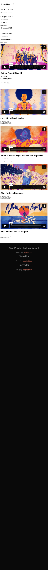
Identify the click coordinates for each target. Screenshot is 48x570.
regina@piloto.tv (28, 252)
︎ (20, 275)
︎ (25, 275)
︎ (27, 275)
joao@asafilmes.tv (27, 269)
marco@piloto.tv (27, 260)
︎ (22, 275)
